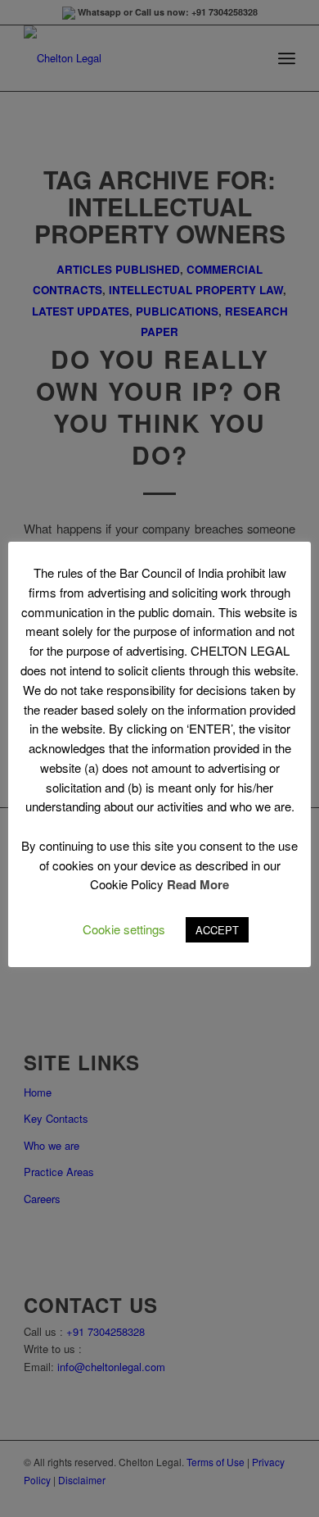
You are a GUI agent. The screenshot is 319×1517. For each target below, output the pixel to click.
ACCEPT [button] (217, 930)
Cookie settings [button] (124, 929)
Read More (198, 884)
